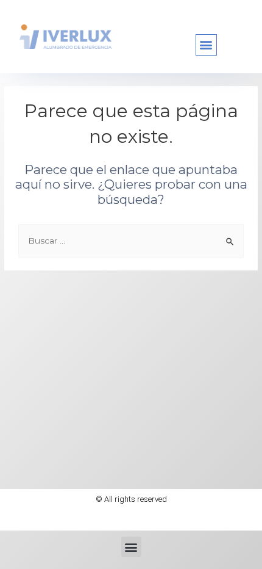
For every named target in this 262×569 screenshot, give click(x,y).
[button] (206, 45)
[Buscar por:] (131, 240)
